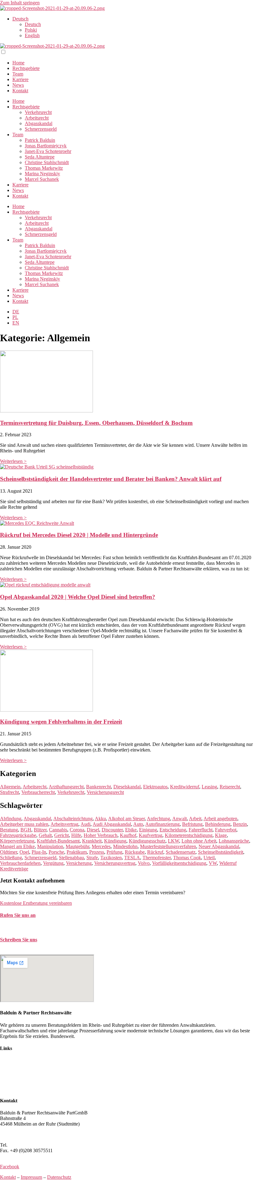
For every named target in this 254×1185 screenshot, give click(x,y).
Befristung (192, 824)
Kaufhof (128, 835)
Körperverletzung (17, 840)
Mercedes (101, 846)
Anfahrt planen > (16, 1134)
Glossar (7, 1088)
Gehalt (45, 835)
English (32, 35)
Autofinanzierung (162, 824)
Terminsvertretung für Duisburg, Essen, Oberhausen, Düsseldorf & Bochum (96, 423)
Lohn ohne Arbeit (199, 840)
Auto (138, 824)
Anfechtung (158, 818)
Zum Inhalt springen (20, 2)
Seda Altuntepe (40, 156)
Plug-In (39, 852)
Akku (100, 818)
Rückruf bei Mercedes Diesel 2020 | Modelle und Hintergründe (79, 535)
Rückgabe (135, 852)
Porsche (56, 852)
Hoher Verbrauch (100, 835)
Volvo (144, 863)
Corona (77, 829)
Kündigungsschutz (147, 840)
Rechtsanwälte (14, 1060)
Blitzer (40, 829)
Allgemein (10, 786)
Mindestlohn (125, 846)
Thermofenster (156, 857)
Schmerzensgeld (41, 129)
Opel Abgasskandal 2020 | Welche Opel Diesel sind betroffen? (77, 597)
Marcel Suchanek (42, 179)
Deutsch (20, 18)
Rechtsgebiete (26, 68)
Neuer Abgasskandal (219, 846)
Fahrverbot (225, 829)
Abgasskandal (38, 123)
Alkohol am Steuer (126, 818)
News (18, 85)
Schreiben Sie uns (18, 939)
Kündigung (115, 840)
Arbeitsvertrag (64, 824)
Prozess (96, 852)
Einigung (148, 829)
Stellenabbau (71, 857)
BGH (25, 829)
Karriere (20, 79)
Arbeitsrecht (37, 117)
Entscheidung (173, 829)
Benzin (240, 824)
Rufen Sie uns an (18, 915)
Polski (31, 30)
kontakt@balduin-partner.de (27, 951)
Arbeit (195, 818)
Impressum (31, 1177)
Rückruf (155, 852)
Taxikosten (111, 857)
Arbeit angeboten (220, 818)
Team (17, 73)
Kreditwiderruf (184, 786)
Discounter (112, 829)
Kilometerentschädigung (188, 835)
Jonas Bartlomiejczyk (46, 145)
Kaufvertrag (150, 835)
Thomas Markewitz (44, 168)
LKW (173, 840)
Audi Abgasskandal (112, 824)
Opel (24, 852)
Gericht (61, 835)
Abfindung (10, 818)
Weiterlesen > (13, 461)
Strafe (92, 857)
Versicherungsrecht (105, 792)
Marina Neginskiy (42, 173)
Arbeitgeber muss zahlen (24, 824)
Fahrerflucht (200, 829)
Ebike (131, 829)
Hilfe (76, 835)
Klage (221, 835)
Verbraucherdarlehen (20, 863)
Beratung (9, 829)
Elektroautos (155, 786)
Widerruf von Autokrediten (26, 1082)
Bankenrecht (98, 786)
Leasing (209, 786)
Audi (85, 824)
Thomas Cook (187, 857)
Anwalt (179, 818)
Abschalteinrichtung (73, 818)
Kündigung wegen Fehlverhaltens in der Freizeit (61, 721)
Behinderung (217, 824)
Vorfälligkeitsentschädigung (179, 863)
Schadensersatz (180, 852)
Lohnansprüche (234, 840)
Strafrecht (9, 792)
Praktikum (77, 852)
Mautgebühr (77, 846)
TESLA (132, 857)
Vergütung (53, 863)
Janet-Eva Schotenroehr (48, 151)
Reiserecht (230, 786)
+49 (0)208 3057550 (29, 1145)
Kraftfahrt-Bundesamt (58, 840)
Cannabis (58, 829)
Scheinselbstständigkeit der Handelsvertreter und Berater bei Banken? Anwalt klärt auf (110, 479)
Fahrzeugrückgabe (18, 835)
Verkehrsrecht (38, 112)
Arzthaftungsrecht (66, 786)
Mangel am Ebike (17, 846)
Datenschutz (59, 1177)
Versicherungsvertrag (114, 863)
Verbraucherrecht (38, 792)
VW (213, 863)
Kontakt (20, 90)
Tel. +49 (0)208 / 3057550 (26, 927)
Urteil (209, 857)
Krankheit (92, 840)
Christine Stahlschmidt (47, 162)
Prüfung (114, 852)
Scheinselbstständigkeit (220, 852)
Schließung (11, 857)
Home (18, 62)
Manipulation (50, 846)
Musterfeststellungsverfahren (168, 846)
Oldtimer (8, 852)
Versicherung (79, 863)
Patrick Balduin (40, 140)
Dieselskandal (127, 786)
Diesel (93, 829)
